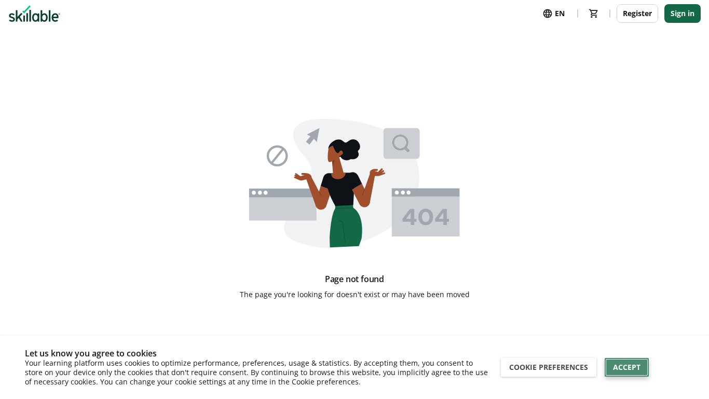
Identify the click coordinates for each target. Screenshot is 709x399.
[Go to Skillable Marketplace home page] (34, 13)
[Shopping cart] (593, 13)
